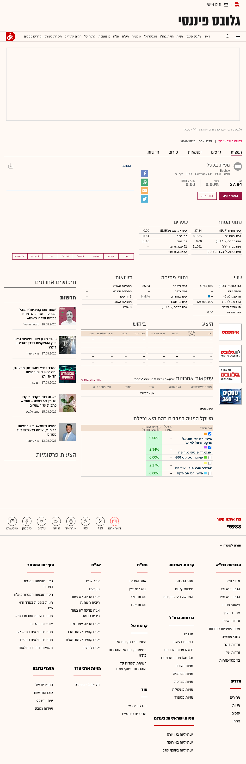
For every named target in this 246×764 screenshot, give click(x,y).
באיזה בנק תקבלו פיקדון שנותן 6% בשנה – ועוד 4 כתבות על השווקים (38, 401)
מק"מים (94, 589)
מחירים (235, 697)
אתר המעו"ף (231, 613)
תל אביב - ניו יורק (87, 685)
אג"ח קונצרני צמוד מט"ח (83, 640)
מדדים (188, 634)
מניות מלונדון (184, 666)
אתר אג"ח (93, 581)
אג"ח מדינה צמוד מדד (84, 624)
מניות (236, 705)
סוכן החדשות (43, 692)
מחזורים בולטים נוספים (36, 640)
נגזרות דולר (232, 644)
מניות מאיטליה (182, 689)
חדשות (153, 152)
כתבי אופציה (231, 636)
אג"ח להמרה (91, 648)
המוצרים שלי (44, 685)
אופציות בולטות (41, 624)
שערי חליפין (137, 589)
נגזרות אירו (232, 652)
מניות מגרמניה (183, 673)
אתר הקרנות (184, 581)
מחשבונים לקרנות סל (131, 642)
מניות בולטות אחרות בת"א (34, 616)
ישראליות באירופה (180, 742)
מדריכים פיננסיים (134, 714)
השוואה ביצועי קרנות (178, 597)
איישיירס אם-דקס (190, 473)
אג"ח (237, 721)
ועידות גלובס (44, 708)
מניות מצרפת (183, 681)
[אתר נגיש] (10, 36)
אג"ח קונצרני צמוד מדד (83, 632)
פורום (173, 152)
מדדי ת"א (233, 581)
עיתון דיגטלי (44, 700)
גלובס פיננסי (209, 20)
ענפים (236, 713)
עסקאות (195, 152)
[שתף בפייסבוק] (144, 173)
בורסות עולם (216, 129)
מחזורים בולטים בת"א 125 (34, 632)
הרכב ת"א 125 (230, 597)
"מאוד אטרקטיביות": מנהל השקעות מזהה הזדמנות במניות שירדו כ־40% (37, 314)
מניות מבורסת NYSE (178, 650)
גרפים (216, 152)
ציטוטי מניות (231, 605)
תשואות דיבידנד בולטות (35, 648)
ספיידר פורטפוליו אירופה (193, 468)
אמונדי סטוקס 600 (189, 457)
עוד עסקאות (92, 380)
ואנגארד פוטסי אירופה (195, 452)
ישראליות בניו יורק (180, 734)
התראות (207, 196)
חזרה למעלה (231, 545)
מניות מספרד (183, 697)
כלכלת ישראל (136, 706)
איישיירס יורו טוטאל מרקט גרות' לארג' (197, 441)
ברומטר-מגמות (229, 660)
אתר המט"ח (137, 581)
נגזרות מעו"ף (231, 621)
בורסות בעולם (183, 642)
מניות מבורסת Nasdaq (177, 658)
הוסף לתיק (230, 196)
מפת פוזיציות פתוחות (224, 629)
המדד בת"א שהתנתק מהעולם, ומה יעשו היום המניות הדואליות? (34, 372)
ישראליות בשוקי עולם (177, 750)
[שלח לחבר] (144, 190)
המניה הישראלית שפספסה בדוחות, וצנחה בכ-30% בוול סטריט (36, 430)
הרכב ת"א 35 (230, 589)
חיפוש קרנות (184, 589)
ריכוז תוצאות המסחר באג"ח (33, 594)
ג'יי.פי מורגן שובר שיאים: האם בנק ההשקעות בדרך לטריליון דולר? (35, 343)
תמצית (236, 152)
